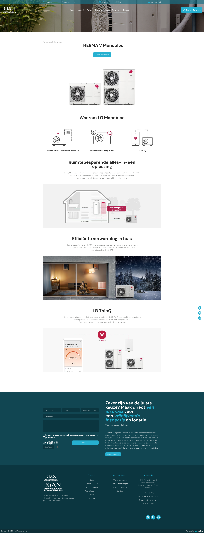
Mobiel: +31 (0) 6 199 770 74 (148, 496)
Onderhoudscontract (120, 487)
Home (72, 10)
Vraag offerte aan (112, 10)
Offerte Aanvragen (102, 54)
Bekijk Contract (113, 454)
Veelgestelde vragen (120, 484)
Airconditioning (92, 487)
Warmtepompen (91, 491)
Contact (126, 10)
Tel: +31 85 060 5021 (148, 493)
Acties (89, 10)
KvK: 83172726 (148, 504)
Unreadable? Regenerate (57, 447)
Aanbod (81, 10)
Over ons (98, 10)
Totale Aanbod (92, 484)
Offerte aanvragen (120, 480)
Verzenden (85, 443)
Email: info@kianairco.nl (148, 500)
